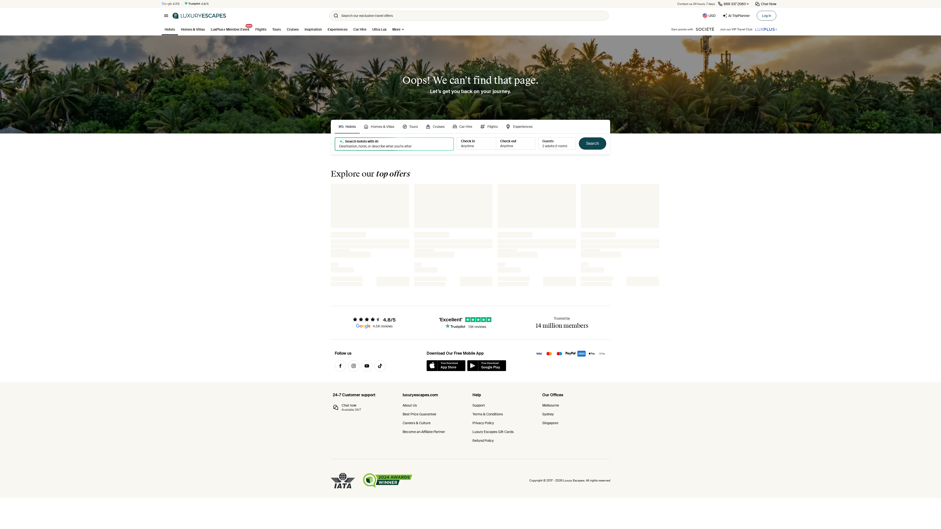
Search (592, 143)
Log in (766, 15)
